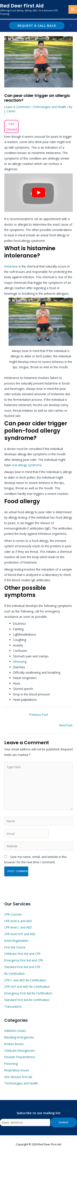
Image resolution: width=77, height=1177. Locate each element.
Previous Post (38, 715)
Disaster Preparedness (19, 1057)
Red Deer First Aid (22, 5)
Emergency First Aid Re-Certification (28, 993)
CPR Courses (13, 914)
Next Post (65, 725)
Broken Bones (14, 1044)
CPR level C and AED (18, 927)
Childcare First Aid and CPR (22, 954)
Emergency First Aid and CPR (23, 960)
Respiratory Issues (16, 1070)
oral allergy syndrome (27, 465)
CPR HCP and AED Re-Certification (27, 987)
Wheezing (20, 661)
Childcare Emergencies (19, 1050)
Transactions (13, 1006)
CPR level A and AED (18, 921)
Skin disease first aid (18, 1077)
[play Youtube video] (38, 192)
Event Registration (16, 941)
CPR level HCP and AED (20, 934)
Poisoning (11, 1064)
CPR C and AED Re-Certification (25, 980)
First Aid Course (15, 947)
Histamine (11, 266)
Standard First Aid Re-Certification (26, 1000)
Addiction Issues (15, 1031)
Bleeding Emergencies (19, 1037)
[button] (37, 25)
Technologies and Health (49, 107)
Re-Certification (14, 973)
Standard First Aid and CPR (22, 967)
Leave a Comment (17, 107)
